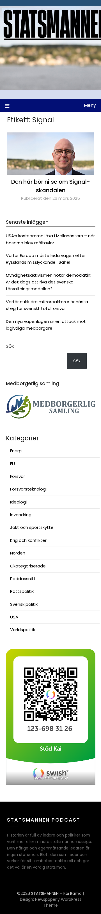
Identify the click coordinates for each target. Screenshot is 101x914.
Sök (10, 346)
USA (14, 617)
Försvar (17, 476)
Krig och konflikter (28, 540)
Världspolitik (22, 630)
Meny (90, 105)
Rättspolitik (22, 591)
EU (12, 464)
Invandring (20, 515)
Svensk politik (24, 604)
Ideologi (18, 502)
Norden (17, 553)
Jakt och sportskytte (32, 527)
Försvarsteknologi (28, 489)
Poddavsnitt (23, 579)
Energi (16, 451)
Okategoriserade (28, 566)
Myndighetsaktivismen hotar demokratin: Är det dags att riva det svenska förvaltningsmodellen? (48, 282)
